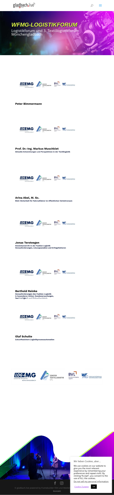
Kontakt (57, 491)
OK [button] (94, 486)
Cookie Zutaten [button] (81, 486)
